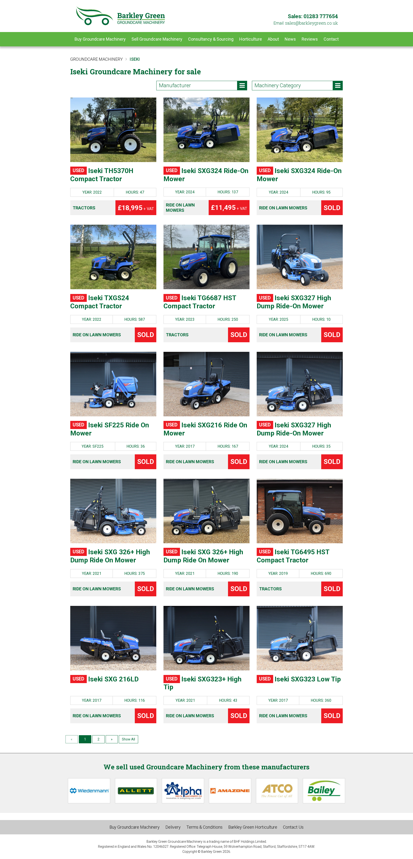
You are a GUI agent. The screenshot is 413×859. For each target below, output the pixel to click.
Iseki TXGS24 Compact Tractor (99, 302)
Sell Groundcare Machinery (156, 39)
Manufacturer (175, 85)
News (290, 39)
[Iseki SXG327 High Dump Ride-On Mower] (300, 257)
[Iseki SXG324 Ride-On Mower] (206, 130)
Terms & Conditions (204, 827)
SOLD (332, 208)
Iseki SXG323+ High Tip (202, 683)
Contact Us (293, 827)
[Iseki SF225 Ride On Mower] (113, 384)
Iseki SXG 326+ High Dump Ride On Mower (110, 556)
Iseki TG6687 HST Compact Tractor (199, 302)
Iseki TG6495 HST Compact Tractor (293, 556)
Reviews (310, 39)
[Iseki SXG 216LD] (113, 638)
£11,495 (229, 208)
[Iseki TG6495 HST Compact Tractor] (300, 511)
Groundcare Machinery (96, 59)
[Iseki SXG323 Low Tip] (300, 638)
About (273, 39)
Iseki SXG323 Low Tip (300, 679)
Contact (331, 39)
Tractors (84, 207)
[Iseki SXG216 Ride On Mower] (206, 384)
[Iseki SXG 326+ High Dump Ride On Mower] (113, 511)
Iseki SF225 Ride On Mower (109, 429)
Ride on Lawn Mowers (180, 207)
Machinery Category (278, 85)
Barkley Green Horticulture (252, 827)
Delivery (173, 827)
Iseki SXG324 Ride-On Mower (205, 175)
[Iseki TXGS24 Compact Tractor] (113, 257)
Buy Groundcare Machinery (100, 39)
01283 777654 (321, 16)
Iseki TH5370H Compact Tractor (101, 175)
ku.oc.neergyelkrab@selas (311, 23)
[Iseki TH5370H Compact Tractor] (113, 130)
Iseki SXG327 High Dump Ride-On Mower (294, 302)
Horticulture (250, 39)
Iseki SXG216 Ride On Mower (205, 429)
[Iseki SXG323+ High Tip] (206, 638)
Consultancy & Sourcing (211, 39)
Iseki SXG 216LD (106, 679)
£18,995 (136, 208)
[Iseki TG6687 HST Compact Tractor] (206, 257)
